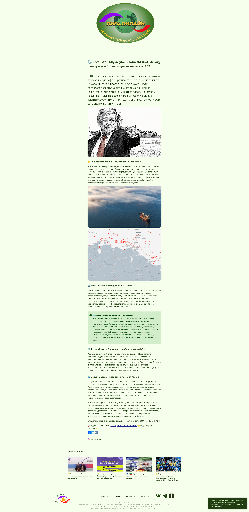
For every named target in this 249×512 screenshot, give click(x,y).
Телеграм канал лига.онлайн (123, 425)
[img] (125, 23)
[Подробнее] (219, 506)
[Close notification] (246, 499)
